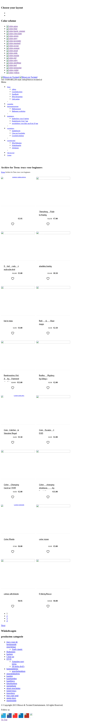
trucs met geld (12, 695)
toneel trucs (11, 691)
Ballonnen (10, 652)
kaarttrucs (10, 681)
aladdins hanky (45, 266)
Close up (10, 656)
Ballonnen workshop (18, 111)
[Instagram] (36, 160)
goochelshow (10, 128)
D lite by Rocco (45, 594)
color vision (44, 539)
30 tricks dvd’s (18, 666)
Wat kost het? (10, 153)
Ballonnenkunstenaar (12, 106)
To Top (4, 719)
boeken (9, 654)
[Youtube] (16, 160)
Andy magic (17, 649)
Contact (9, 155)
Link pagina (15, 99)
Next (3, 625)
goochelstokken (18, 671)
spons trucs (11, 698)
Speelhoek (15, 94)
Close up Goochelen (18, 133)
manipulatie (11, 700)
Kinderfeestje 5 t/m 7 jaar (20, 121)
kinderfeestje (10, 116)
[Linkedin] (23, 160)
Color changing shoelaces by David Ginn (46, 487)
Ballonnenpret (16, 109)
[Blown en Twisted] (19, 77)
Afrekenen (15, 148)
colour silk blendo (11, 594)
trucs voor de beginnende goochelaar (12, 644)
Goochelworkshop (18, 136)
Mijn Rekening (17, 143)
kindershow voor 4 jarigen (20, 119)
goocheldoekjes (13, 674)
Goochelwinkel (11, 140)
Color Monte (9, 539)
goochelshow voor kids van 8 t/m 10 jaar (25, 123)
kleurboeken (11, 683)
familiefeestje (16, 131)
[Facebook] (10, 160)
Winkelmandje (16, 145)
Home (8, 87)
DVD (8, 659)
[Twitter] (3, 160)
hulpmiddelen (12, 669)
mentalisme (11, 686)
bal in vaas (8, 321)
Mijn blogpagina (17, 97)
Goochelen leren (17, 92)
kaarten (9, 676)
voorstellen (10, 104)
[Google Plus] (29, 160)
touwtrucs (10, 693)
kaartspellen (11, 678)
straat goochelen (13, 688)
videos (14, 89)
